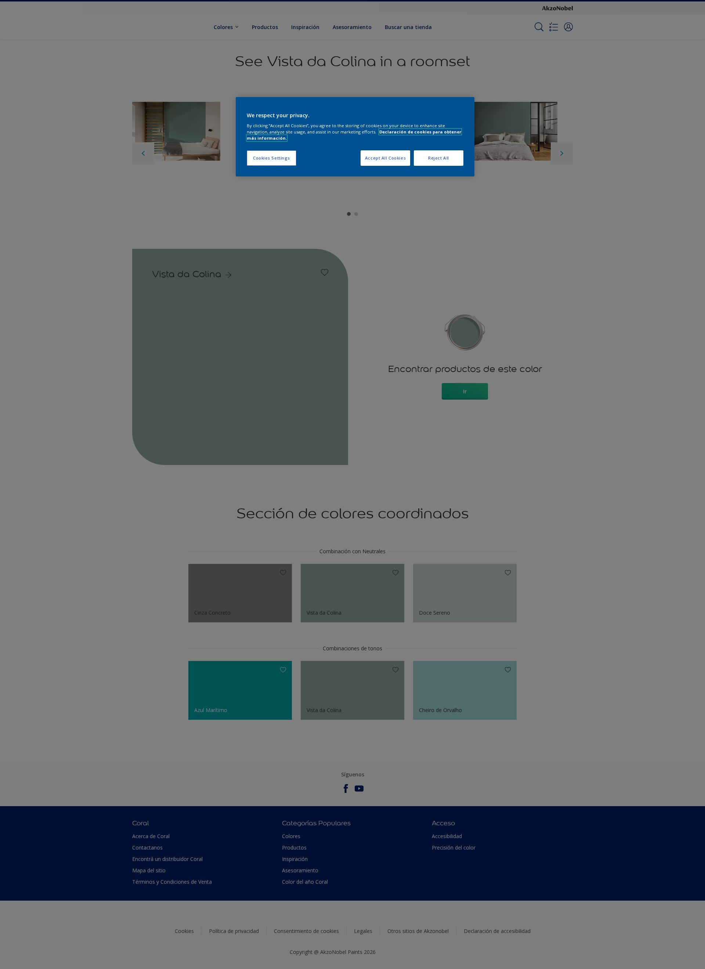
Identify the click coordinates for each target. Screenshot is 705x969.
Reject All (438, 158)
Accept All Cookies (385, 158)
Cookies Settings (271, 158)
